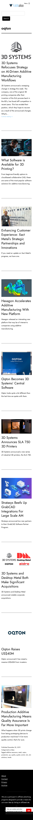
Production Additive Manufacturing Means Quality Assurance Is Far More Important (16, 718)
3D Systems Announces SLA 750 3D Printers (15, 442)
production (4, 755)
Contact (4, 779)
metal (20, 752)
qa (10, 755)
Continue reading (10, 117)
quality (13, 755)
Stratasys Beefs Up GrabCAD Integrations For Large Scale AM (14, 509)
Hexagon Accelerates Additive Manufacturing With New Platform (16, 307)
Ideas (12, 750)
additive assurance (11, 752)
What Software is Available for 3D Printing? (13, 164)
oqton (24, 752)
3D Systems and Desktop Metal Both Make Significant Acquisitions (15, 580)
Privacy (4, 782)
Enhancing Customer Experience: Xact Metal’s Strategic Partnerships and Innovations (16, 239)
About (3, 776)
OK (28, 810)
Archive (4, 785)
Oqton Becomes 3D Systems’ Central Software (15, 383)
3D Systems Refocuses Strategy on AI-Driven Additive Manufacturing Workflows (16, 71)
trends (9, 757)
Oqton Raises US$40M (10, 651)
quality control (20, 755)
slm (27, 755)
